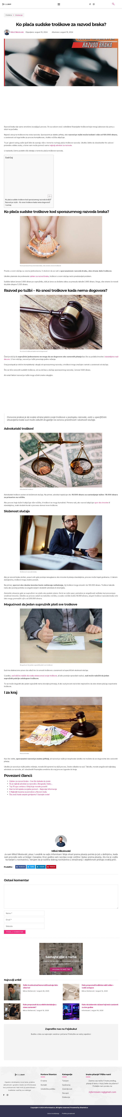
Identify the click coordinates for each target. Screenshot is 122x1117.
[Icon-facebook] (90, 4)
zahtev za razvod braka (39, 276)
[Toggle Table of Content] (48, 196)
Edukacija (18, 15)
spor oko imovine (101, 502)
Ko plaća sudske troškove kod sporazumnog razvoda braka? (28, 200)
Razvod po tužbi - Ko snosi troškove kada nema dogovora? (27, 202)
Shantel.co (84, 1107)
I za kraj (8, 205)
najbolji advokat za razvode (61, 145)
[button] (59, 4)
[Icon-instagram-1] (93, 4)
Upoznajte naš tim (61, 969)
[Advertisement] (61, 108)
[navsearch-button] (113, 4)
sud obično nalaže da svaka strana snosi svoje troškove (34, 676)
